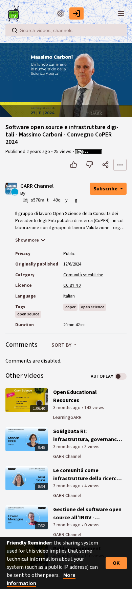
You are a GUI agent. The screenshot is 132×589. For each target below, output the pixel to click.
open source (28, 314)
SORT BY (61, 345)
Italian (69, 296)
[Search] (15, 30)
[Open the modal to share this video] (105, 164)
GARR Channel (36, 186)
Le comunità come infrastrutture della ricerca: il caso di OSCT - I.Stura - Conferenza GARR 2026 (87, 475)
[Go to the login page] (76, 13)
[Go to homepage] (14, 13)
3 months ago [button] (67, 407)
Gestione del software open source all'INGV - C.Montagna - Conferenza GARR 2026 (87, 514)
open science (92, 307)
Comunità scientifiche (83, 275)
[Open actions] (120, 165)
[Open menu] (121, 13)
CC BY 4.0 (72, 285)
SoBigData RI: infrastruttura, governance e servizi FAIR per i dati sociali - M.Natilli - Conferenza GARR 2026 (86, 435)
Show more (27, 240)
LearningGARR (67, 417)
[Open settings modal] (60, 13)
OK (116, 563)
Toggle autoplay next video (121, 376)
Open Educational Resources (75, 396)
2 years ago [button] (38, 151)
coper (70, 307)
